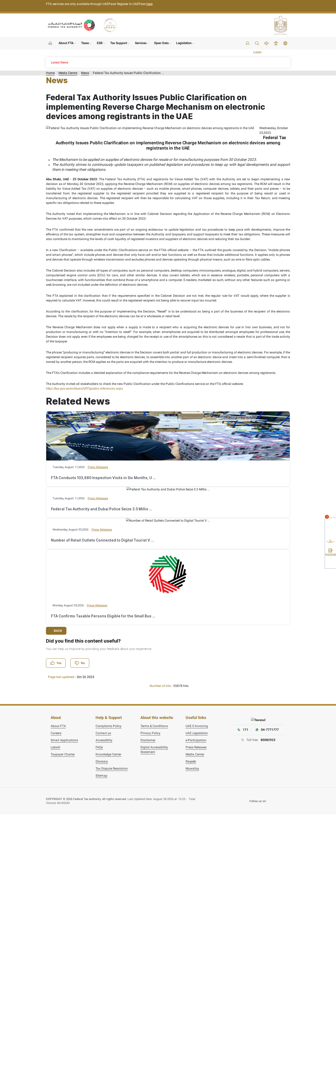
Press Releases (98, 467)
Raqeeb (191, 761)
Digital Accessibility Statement (154, 749)
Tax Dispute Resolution (112, 768)
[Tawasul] (258, 719)
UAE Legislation (197, 733)
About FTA (66, 43)
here (149, 4)
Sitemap (101, 775)
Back (58, 631)
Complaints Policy (109, 726)
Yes (58, 663)
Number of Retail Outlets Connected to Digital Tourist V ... (102, 540)
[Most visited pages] (331, 563)
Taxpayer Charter (63, 754)
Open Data (161, 43)
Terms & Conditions (154, 726)
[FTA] (71, 25)
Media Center (195, 754)
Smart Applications (64, 740)
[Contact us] (331, 532)
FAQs (99, 747)
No (83, 663)
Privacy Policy (150, 733)
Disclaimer (147, 740)
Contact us (103, 733)
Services (140, 43)
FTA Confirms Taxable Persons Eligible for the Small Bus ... (103, 616)
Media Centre (68, 73)
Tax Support (118, 43)
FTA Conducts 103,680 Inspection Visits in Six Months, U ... (103, 478)
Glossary (102, 761)
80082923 (268, 740)
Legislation (184, 43)
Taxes (85, 43)
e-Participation (196, 740)
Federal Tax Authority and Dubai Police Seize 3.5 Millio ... (101, 509)
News (85, 73)
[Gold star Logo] (110, 25)
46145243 (63, 803)
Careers (56, 733)
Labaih (55, 747)
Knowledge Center (108, 754)
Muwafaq (192, 768)
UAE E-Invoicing (197, 726)
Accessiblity (104, 740)
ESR (100, 43)
